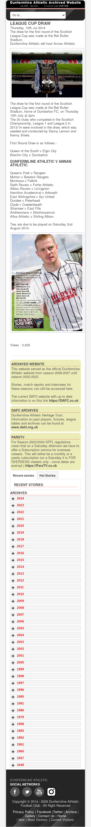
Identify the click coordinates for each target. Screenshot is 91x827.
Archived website (27, 363)
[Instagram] (51, 792)
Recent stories (23, 475)
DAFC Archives (24, 410)
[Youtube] (39, 792)
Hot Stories (47, 475)
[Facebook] (15, 792)
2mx (21, 819)
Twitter (58, 811)
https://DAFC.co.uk (63, 400)
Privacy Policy (23, 811)
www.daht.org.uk (24, 427)
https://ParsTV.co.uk (41, 465)
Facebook (44, 811)
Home (61, 815)
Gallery (30, 815)
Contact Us (46, 815)
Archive (71, 811)
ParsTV (18, 437)
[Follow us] (27, 792)
